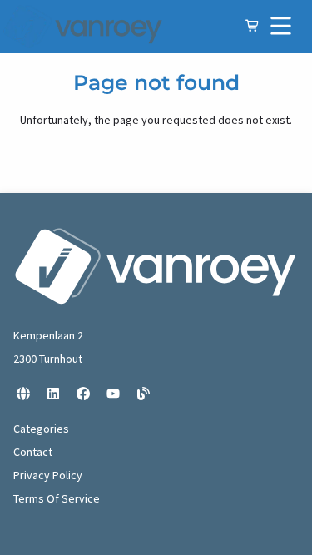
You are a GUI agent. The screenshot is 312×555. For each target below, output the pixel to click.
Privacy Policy (47, 475)
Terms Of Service (56, 498)
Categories (41, 428)
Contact (32, 451)
